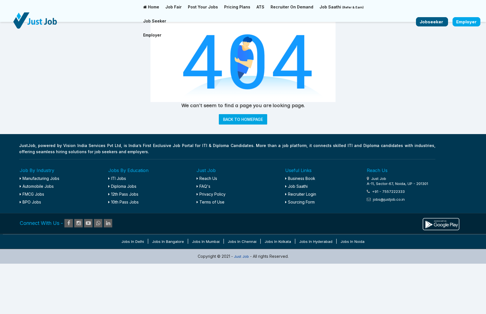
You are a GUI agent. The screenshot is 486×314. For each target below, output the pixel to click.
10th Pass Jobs (125, 202)
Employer (152, 35)
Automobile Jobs (38, 186)
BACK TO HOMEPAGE (243, 119)
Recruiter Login (302, 194)
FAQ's (204, 186)
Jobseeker (432, 21)
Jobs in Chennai (242, 241)
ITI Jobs (118, 178)
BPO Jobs (31, 202)
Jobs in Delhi (133, 241)
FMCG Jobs (33, 194)
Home (153, 6)
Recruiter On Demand (292, 6)
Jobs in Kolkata (278, 241)
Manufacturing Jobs (40, 178)
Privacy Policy (212, 194)
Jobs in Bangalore (168, 241)
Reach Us (208, 178)
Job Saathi (342, 6)
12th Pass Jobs (124, 194)
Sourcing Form (301, 202)
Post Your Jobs (203, 6)
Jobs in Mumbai (206, 241)
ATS (260, 6)
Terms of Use (211, 202)
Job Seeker (154, 21)
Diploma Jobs (123, 186)
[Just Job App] (441, 223)
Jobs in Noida (352, 241)
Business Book (301, 178)
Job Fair (173, 6)
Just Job (242, 256)
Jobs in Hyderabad (315, 241)
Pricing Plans (237, 6)
